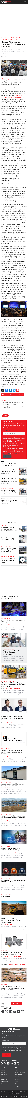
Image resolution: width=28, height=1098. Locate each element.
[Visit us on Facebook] (2, 1011)
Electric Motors (6, 846)
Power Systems (16, 37)
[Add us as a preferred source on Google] (17, 390)
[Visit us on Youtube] (14, 1011)
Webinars (4, 950)
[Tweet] (14, 390)
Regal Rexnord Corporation (12, 852)
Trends (3, 525)
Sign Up (7, 456)
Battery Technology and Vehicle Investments (9, 538)
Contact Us (12, 1093)
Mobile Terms (6, 453)
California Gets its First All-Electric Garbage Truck (8, 560)
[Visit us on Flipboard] (18, 1011)
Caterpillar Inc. (9, 924)
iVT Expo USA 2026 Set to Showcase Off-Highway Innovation (13, 621)
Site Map (18, 1093)
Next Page (16, 1003)
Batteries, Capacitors (10, 39)
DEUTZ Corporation (10, 788)
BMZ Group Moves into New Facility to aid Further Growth (8, 550)
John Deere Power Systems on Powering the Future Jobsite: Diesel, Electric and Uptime (12, 988)
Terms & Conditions (22, 1092)
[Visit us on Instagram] (22, 1011)
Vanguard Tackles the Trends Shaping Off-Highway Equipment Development (13, 816)
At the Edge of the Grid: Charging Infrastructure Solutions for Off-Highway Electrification (9, 480)
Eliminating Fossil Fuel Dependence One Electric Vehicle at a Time (9, 529)
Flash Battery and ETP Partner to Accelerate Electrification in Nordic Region (12, 718)
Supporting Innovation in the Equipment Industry (9, 470)
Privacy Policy (16, 453)
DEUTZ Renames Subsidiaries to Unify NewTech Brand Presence (13, 784)
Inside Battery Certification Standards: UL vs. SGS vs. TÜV (13, 880)
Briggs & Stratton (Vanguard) (13, 756)
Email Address (7, 430)
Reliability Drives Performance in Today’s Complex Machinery (11, 849)
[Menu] (25, 1)
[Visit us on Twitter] (6, 1011)
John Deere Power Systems (12, 688)
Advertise (3, 1092)
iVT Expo (7, 624)
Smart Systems (5, 618)
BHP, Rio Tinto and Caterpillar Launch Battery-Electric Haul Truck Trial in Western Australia (12, 920)
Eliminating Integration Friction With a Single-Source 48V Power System (12, 953)
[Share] (6, 390)
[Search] (21, 1)
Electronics (5, 37)
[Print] (2, 390)
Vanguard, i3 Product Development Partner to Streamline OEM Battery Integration (9, 500)
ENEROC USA (8, 884)
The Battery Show (7, 79)
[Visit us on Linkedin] (10, 1011)
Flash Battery (8, 722)
